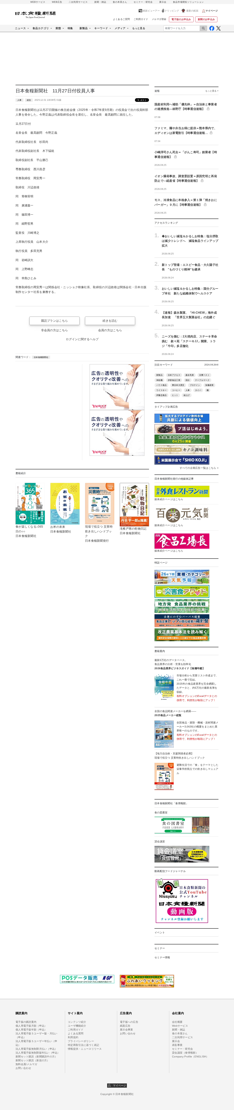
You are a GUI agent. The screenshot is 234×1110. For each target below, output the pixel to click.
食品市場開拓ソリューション (188, 2)
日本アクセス (174, 375)
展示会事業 (126, 1029)
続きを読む (110, 320)
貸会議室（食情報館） (185, 1052)
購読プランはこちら (54, 320)
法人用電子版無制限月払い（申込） (36, 1048)
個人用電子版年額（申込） (31, 1029)
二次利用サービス (78, 2)
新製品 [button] (84, 28)
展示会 (162, 2)
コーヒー (176, 390)
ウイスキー (161, 390)
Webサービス (180, 1025)
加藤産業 (209, 385)
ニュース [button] (20, 28)
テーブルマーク (202, 380)
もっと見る (138, 28)
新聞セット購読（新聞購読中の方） (36, 1056)
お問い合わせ (23, 1068)
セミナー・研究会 (143, 2)
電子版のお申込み (181, 19)
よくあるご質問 (121, 19)
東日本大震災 (178, 385)
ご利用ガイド (141, 19)
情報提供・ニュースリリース (85, 1048)
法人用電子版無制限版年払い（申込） (38, 1052)
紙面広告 (125, 1025)
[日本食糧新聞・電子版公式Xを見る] (218, 28)
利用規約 (73, 1037)
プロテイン (195, 385)
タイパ (198, 390)
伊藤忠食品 (161, 395)
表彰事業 (177, 1044)
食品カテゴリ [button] (41, 28)
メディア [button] (120, 28)
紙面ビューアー (151, 10)
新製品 (159, 375)
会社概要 (177, 1021)
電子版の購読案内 (26, 1021)
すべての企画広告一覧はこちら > (199, 467)
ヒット (175, 395)
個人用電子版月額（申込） (31, 1025)
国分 (188, 380)
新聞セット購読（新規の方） (33, 1060)
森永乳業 (190, 375)
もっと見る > (211, 91)
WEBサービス (37, 2)
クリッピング (172, 10)
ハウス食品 (161, 385)
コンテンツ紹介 (77, 1021)
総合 (29, 100)
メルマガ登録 (159, 19)
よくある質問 (76, 1033)
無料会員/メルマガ (26, 1064)
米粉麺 (159, 380)
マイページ (118, 1085)
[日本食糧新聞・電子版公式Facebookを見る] (212, 28)
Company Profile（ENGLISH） (190, 1056)
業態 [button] (58, 28)
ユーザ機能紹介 (77, 1025)
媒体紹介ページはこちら (168, 499)
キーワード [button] (101, 28)
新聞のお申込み (206, 19)
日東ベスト (204, 375)
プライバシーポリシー (81, 1041)
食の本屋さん (120, 2)
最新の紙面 (192, 10)
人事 (19, 100)
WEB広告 (57, 2)
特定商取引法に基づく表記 (83, 1044)
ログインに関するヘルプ (82, 339)
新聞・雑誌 (100, 2)
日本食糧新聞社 (41, 357)
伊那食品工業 (174, 380)
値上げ (187, 395)
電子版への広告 (129, 1021)
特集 (70, 28)
